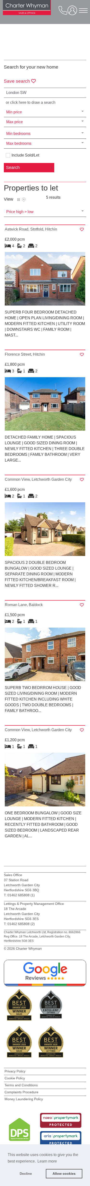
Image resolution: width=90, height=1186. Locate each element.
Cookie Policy (15, 1078)
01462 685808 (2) (21, 924)
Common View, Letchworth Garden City (38, 479)
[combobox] (45, 93)
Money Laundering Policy (24, 1099)
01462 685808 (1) (20, 895)
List (18, 199)
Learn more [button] (47, 1161)
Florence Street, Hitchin (25, 354)
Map (24, 199)
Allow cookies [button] (64, 1173)
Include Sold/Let (25, 155)
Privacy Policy (15, 1071)
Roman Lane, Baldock (24, 605)
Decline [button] (26, 1173)
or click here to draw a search (30, 102)
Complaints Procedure (21, 1092)
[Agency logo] (27, 9)
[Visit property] (45, 280)
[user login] (73, 12)
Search (13, 167)
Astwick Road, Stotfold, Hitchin (31, 229)
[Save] (81, 229)
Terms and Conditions (21, 1085)
